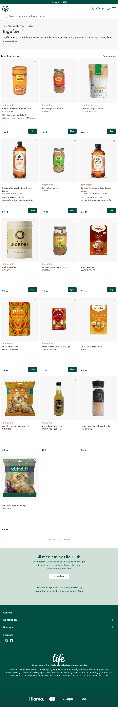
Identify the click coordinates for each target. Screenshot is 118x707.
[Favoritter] (98, 9)
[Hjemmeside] (5, 8)
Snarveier (9, 627)
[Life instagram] (6, 642)
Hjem (5, 26)
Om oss (7, 612)
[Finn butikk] (93, 9)
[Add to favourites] (35, 62)
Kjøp (33, 131)
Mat (22, 26)
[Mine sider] (103, 9)
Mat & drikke (14, 26)
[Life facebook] (11, 642)
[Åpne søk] (60, 16)
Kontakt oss (10, 620)
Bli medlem (59, 576)
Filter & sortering (10, 56)
